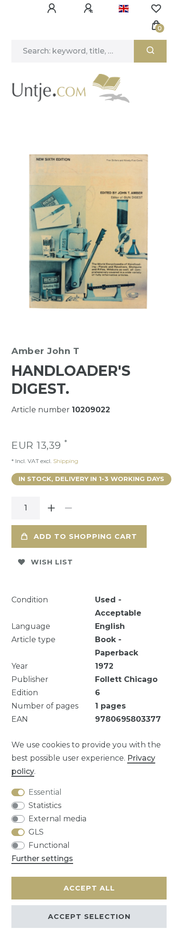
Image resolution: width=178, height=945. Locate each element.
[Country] (123, 8)
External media (57, 818)
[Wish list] (156, 8)
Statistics (44, 805)
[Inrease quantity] (51, 508)
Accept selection (89, 916)
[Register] (89, 8)
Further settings (42, 858)
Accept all (89, 888)
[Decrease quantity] (68, 508)
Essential (45, 792)
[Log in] (53, 8)
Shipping (65, 460)
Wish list (52, 562)
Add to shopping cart (85, 536)
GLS (36, 831)
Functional (49, 845)
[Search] (150, 51)
